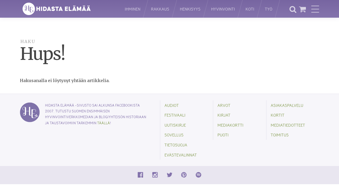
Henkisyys (190, 9)
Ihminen (132, 9)
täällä (103, 122)
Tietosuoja (175, 145)
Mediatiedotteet (288, 125)
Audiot (171, 105)
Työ (268, 9)
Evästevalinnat (180, 155)
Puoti (223, 134)
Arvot (223, 105)
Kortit (277, 115)
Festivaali (174, 115)
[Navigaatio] (315, 9)
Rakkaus (160, 9)
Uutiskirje (175, 125)
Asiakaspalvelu (287, 105)
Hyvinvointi (223, 9)
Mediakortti (230, 125)
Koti (250, 9)
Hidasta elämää (67, 9)
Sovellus (174, 134)
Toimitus (280, 134)
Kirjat (223, 115)
